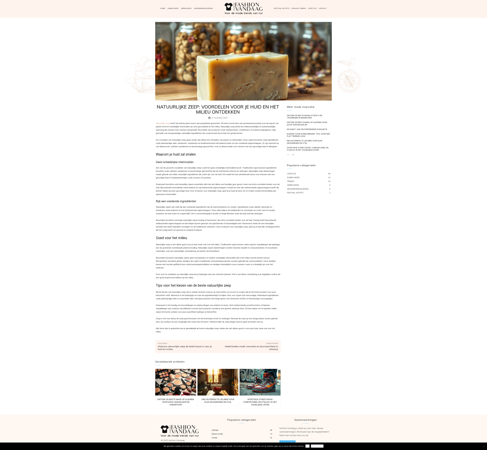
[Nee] (484, 446)
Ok (307, 446)
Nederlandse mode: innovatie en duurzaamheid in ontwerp (251, 348)
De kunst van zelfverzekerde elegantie (307, 129)
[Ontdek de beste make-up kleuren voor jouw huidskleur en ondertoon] (175, 382)
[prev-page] (288, 155)
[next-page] (292, 155)
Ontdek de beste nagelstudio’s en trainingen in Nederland (304, 116)
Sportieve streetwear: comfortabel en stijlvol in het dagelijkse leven (260, 402)
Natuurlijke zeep (163, 123)
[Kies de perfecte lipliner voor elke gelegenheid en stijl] (217, 382)
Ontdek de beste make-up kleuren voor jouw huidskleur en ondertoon (175, 402)
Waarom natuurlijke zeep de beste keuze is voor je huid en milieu (185, 348)
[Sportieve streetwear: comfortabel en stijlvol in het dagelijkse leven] (260, 382)
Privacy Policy (317, 446)
